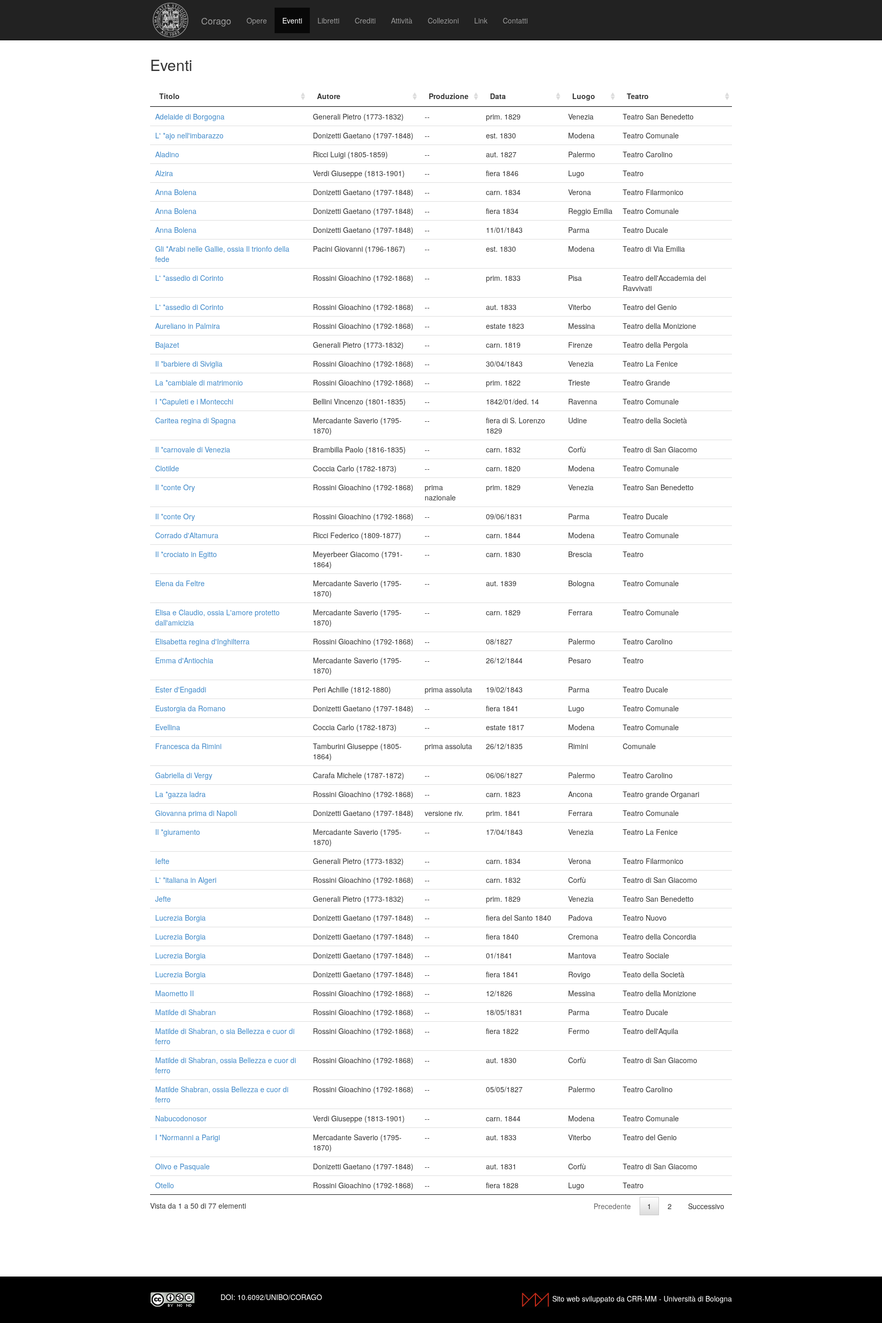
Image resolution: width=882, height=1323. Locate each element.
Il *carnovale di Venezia (192, 449)
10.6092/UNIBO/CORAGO (279, 1297)
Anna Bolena (176, 192)
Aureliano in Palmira (187, 326)
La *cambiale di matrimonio (199, 382)
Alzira (164, 173)
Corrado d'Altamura (186, 535)
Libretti (328, 20)
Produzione (449, 96)
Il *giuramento (177, 832)
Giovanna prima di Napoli (196, 813)
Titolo (169, 96)
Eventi (292, 20)
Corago (216, 20)
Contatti (515, 20)
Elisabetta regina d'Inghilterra (202, 641)
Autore (328, 96)
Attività (401, 20)
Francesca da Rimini (188, 746)
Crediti (365, 20)
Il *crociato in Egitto (186, 554)
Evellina (167, 727)
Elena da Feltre (180, 583)
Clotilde (167, 468)
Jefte (163, 899)
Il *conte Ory (175, 487)
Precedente (612, 1206)
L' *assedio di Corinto (189, 278)
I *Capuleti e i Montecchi (194, 401)
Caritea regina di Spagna (195, 420)
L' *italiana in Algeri (185, 880)
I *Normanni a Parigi (187, 1137)
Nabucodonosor (181, 1118)
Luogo (583, 96)
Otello (164, 1185)
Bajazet (167, 345)
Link (480, 20)
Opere (257, 20)
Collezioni (443, 20)
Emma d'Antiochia (184, 660)
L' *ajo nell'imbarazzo (189, 135)
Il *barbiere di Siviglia (189, 363)
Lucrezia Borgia (180, 917)
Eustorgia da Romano (190, 708)
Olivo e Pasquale (182, 1166)
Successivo (706, 1206)
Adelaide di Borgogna (190, 116)
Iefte (162, 861)
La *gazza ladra (180, 794)
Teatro (638, 96)
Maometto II (174, 993)
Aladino (167, 154)
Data (498, 96)
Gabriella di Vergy (183, 775)
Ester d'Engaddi (180, 689)
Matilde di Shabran (185, 1012)
